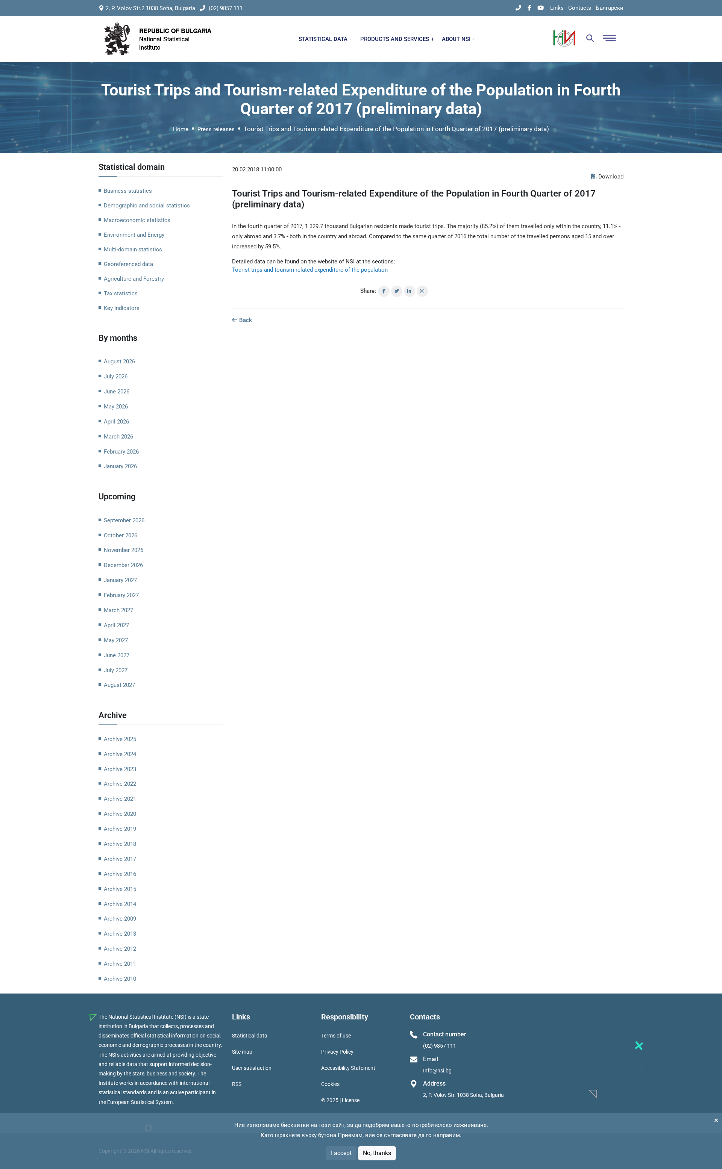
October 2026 (120, 535)
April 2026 (116, 421)
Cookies (330, 1084)
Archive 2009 (120, 918)
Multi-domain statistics (133, 249)
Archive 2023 (120, 769)
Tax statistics (121, 293)
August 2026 (119, 361)
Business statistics (128, 191)
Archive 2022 (120, 783)
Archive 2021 (120, 798)
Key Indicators (122, 308)
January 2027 (120, 580)
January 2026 (120, 466)
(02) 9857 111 (225, 8)
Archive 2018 (120, 844)
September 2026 (124, 520)
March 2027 (118, 610)
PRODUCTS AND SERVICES (395, 39)
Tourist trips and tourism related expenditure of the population (310, 269)
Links (557, 8)
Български (609, 8)
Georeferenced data (128, 264)
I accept (341, 1153)
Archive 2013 (120, 933)
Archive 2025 (120, 739)
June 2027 (116, 655)
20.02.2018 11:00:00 (257, 169)
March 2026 (118, 436)
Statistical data (249, 1036)
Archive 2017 (120, 859)
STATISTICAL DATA (324, 39)
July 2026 (115, 376)
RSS (236, 1084)
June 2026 (116, 391)
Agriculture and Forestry (134, 278)
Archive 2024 (120, 754)
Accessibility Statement (348, 1068)
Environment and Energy (134, 234)
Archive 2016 (120, 874)
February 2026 (121, 451)
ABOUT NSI (457, 39)
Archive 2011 (120, 963)
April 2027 (116, 625)
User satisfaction (252, 1068)
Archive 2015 (120, 889)
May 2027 (116, 640)
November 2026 (123, 550)
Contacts (579, 8)
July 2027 (115, 670)
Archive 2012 (120, 948)
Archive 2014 (120, 904)
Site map (242, 1052)
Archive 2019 (120, 829)
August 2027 (119, 685)
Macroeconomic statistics (137, 220)
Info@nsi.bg (437, 1071)
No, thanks (377, 1153)
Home (180, 129)
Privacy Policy (337, 1052)
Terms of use (336, 1036)
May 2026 (116, 406)
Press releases (216, 129)
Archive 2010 (120, 978)
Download (610, 176)
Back (245, 320)
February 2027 (121, 595)
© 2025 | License (340, 1100)
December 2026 (123, 565)
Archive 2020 (120, 814)
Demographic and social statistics (147, 205)
